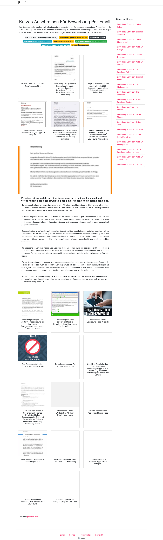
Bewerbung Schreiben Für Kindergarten (127, 85)
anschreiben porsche (80, 45)
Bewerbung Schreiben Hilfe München (128, 93)
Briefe (23, 2)
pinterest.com (32, 516)
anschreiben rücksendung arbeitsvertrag (41, 37)
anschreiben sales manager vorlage (56, 45)
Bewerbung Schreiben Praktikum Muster (130, 63)
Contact (72, 535)
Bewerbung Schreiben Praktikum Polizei (130, 25)
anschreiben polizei (97, 37)
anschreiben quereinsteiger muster (37, 41)
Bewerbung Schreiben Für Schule (127, 108)
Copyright (99, 535)
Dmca (62, 535)
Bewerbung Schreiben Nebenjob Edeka (130, 78)
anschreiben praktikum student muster (91, 41)
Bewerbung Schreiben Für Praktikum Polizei (127, 70)
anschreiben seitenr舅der (64, 41)
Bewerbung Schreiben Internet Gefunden (129, 55)
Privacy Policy (85, 535)
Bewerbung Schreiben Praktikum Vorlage (130, 48)
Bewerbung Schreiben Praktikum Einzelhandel (130, 40)
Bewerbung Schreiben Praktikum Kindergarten (130, 143)
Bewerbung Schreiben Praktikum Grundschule (130, 158)
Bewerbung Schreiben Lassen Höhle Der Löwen (129, 135)
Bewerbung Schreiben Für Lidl (129, 164)
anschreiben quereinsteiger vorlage (73, 37)
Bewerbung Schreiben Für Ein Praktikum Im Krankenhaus (129, 150)
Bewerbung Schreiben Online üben (129, 123)
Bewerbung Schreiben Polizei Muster (129, 115)
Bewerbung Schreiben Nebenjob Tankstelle (130, 33)
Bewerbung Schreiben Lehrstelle (130, 129)
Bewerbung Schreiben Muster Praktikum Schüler (129, 100)
